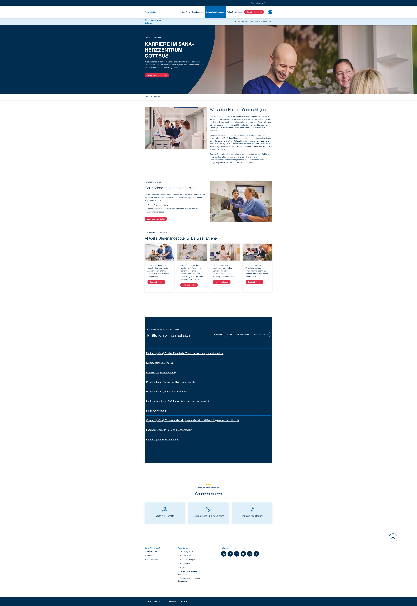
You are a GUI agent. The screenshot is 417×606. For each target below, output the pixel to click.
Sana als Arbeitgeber (215, 12)
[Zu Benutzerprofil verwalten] (271, 3)
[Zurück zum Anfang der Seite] (393, 537)
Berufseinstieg (198, 12)
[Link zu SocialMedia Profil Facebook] (256, 554)
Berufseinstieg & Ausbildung (261, 21)
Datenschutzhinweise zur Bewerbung (188, 572)
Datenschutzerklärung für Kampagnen (188, 579)
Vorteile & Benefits (241, 21)
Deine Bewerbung (234, 12)
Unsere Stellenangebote (157, 75)
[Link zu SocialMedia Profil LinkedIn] (223, 554)
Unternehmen (152, 560)
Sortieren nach (242, 334)
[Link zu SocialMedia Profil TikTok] (230, 554)
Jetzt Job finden (156, 282)
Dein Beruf (185, 12)
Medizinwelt (152, 552)
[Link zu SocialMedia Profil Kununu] (236, 554)
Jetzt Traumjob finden (156, 219)
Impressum (171, 601)
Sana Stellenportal (254, 12)
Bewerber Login (186, 563)
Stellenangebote (186, 552)
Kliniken (150, 556)
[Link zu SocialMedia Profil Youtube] (243, 554)
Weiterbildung (185, 556)
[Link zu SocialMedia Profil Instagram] (249, 554)
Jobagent (184, 567)
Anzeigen (218, 334)
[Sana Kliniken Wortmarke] (151, 12)
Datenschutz (186, 601)
